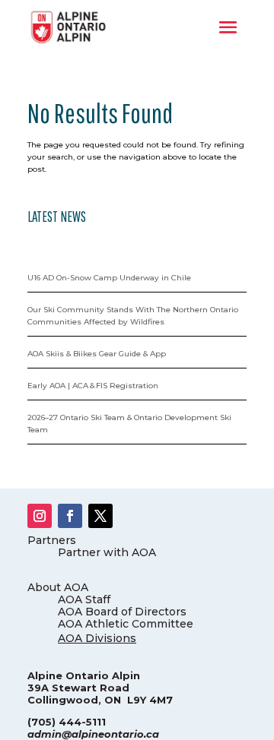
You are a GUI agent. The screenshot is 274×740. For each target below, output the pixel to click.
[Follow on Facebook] (70, 516)
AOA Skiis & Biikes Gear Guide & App (96, 354)
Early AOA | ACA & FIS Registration (92, 386)
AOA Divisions (97, 638)
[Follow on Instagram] (39, 516)
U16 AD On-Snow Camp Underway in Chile (109, 278)
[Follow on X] (100, 516)
